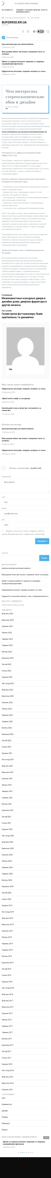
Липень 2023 (7, 633)
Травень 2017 (7, 1032)
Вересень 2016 (8, 1083)
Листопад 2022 (8, 683)
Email (4, 508)
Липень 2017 (7, 1020)
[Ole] (25, 346)
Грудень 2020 (7, 829)
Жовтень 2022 (7, 690)
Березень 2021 (8, 810)
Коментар (6, 477)
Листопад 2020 (8, 836)
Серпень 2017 (7, 1013)
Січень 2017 (6, 1058)
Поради (5, 1117)
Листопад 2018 (8, 988)
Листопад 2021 (8, 759)
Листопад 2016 (8, 1070)
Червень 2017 (7, 1026)
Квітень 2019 (7, 956)
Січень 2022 (6, 747)
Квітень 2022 (7, 728)
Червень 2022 (7, 715)
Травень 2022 (7, 721)
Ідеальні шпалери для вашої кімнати (17, 44)
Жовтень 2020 (7, 842)
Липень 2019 (7, 937)
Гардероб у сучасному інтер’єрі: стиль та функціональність (25, 596)
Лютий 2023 (6, 664)
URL (3, 520)
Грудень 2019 (7, 905)
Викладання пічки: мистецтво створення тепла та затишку (25, 575)
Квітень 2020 (7, 880)
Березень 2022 (8, 734)
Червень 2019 (7, 944)
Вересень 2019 (8, 924)
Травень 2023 (7, 645)
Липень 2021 (7, 785)
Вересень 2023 (8, 620)
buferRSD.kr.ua (14, 22)
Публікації (6, 1123)
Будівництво (7, 1104)
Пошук (5, 553)
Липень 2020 (7, 861)
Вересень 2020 (8, 848)
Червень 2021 (7, 791)
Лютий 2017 (6, 1051)
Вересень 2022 (8, 696)
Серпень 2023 (7, 626)
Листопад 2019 (8, 912)
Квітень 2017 (7, 1039)
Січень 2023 (6, 671)
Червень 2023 (7, 639)
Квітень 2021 (7, 804)
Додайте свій (35, 468)
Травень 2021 (7, 798)
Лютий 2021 (6, 817)
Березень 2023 (8, 658)
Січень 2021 (6, 823)
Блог (3, 1098)
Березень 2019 (8, 963)
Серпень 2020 (7, 855)
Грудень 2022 (7, 677)
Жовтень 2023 (7, 614)
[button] (44, 1137)
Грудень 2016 (7, 1064)
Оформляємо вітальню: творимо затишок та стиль (23, 71)
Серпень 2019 (7, 931)
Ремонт (5, 1130)
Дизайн (5, 1111)
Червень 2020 (7, 867)
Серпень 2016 (7, 1090)
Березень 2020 (8, 886)
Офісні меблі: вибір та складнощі (16, 398)
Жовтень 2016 (7, 1077)
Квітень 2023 (7, 652)
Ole (6, 108)
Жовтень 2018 (7, 994)
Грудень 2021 (7, 753)
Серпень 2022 (7, 702)
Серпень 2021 (7, 779)
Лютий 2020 (6, 893)
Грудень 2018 (7, 982)
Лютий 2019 (6, 969)
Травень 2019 (7, 950)
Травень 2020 (7, 874)
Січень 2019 (6, 975)
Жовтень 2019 (7, 918)
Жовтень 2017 (7, 1001)
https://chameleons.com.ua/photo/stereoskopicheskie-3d (24, 132)
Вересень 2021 (8, 772)
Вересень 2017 (8, 1007)
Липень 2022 (7, 709)
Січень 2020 (6, 899)
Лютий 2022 (6, 740)
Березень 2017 (8, 1045)
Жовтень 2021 (7, 766)
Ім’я (3, 497)
